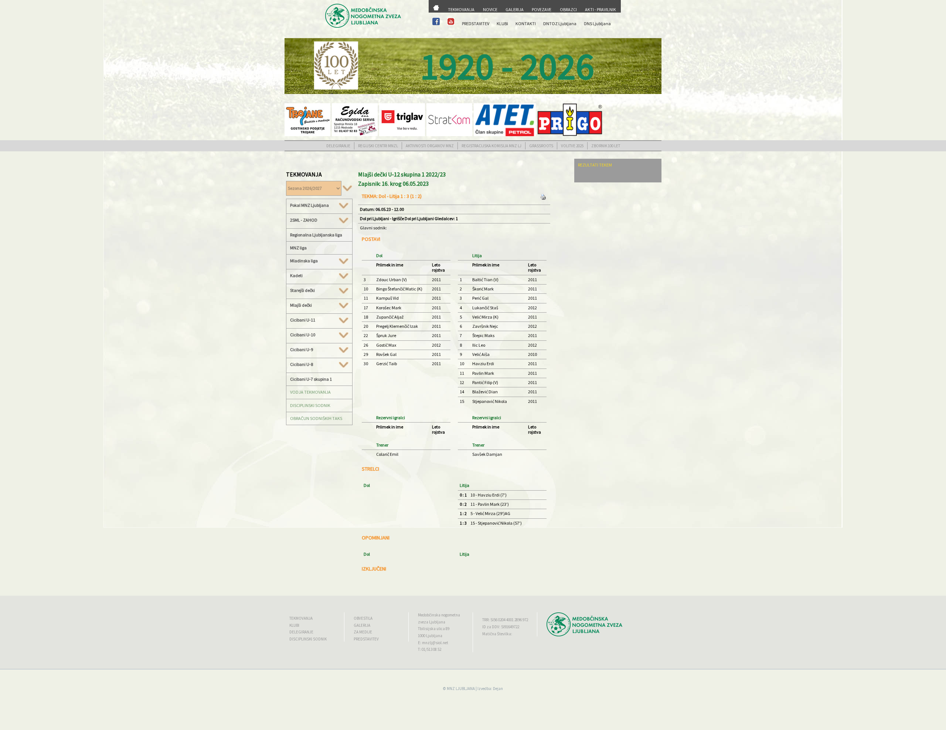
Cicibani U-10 (302, 334)
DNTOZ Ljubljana (559, 23)
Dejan (498, 688)
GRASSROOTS (541, 145)
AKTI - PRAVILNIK (600, 9)
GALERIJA (515, 9)
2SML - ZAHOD (303, 220)
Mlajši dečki (301, 305)
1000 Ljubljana (430, 635)
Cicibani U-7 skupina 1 (311, 379)
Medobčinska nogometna (439, 615)
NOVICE (490, 9)
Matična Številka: (497, 633)
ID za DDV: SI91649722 (500, 626)
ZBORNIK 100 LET (605, 145)
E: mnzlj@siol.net (433, 642)
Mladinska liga (304, 260)
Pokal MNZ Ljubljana (309, 205)
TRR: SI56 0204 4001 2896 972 (505, 619)
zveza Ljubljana (431, 622)
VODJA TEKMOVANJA (310, 392)
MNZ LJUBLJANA (461, 688)
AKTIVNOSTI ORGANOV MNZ (430, 145)
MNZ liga (298, 247)
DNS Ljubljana (597, 23)
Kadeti (296, 275)
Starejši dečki (302, 290)
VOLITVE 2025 (572, 145)
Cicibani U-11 (302, 320)
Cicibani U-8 (301, 364)
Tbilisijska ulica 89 (433, 628)
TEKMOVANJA (461, 9)
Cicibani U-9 (301, 349)
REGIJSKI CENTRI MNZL (378, 145)
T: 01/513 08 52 (429, 649)
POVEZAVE (541, 9)
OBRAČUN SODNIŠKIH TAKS (316, 418)
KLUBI (502, 23)
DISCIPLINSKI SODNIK (310, 405)
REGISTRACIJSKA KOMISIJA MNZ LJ (491, 145)
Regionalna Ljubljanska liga (316, 235)
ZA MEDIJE (363, 632)
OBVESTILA (363, 618)
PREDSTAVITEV (475, 23)
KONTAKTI (525, 23)
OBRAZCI (568, 9)
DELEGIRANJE (338, 145)
